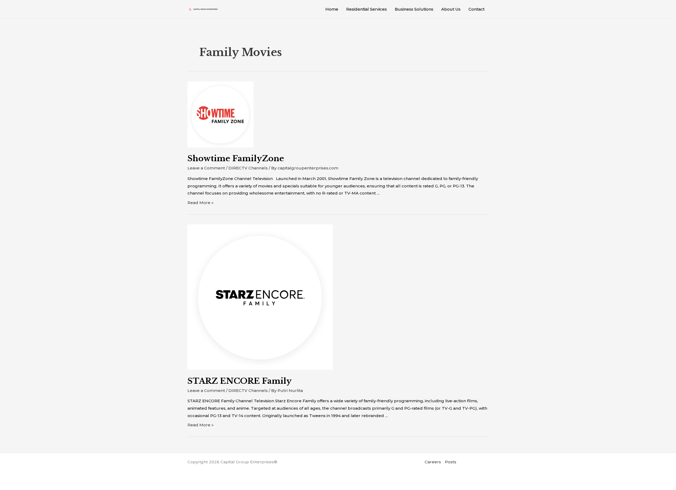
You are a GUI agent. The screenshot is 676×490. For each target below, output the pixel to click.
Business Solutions (414, 9)
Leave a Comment (206, 167)
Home (331, 9)
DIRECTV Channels (248, 167)
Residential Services (366, 9)
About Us (451, 9)
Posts (450, 461)
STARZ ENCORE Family (239, 381)
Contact (476, 9)
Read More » (200, 202)
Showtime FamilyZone (235, 158)
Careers (433, 461)
